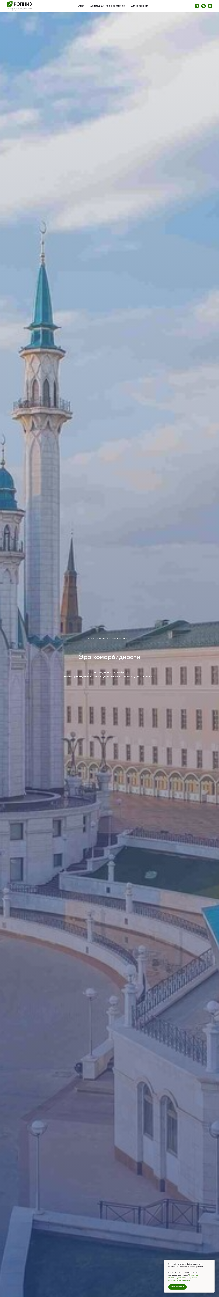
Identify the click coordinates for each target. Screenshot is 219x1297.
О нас (81, 6)
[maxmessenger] (210, 6)
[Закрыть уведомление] (212, 1262)
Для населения (140, 6)
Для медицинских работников (107, 6)
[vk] (203, 6)
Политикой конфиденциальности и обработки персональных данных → (183, 1278)
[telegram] (197, 6)
